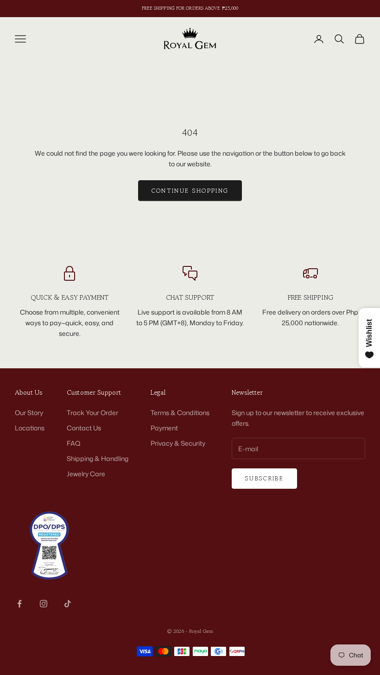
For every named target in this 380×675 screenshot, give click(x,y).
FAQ (74, 443)
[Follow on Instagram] (43, 603)
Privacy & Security (178, 443)
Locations (29, 427)
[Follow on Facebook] (19, 603)
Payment (164, 427)
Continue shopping (190, 190)
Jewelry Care (86, 473)
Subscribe (264, 478)
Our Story (29, 412)
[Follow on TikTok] (67, 603)
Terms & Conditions (180, 412)
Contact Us (84, 427)
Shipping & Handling (97, 458)
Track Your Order (92, 412)
